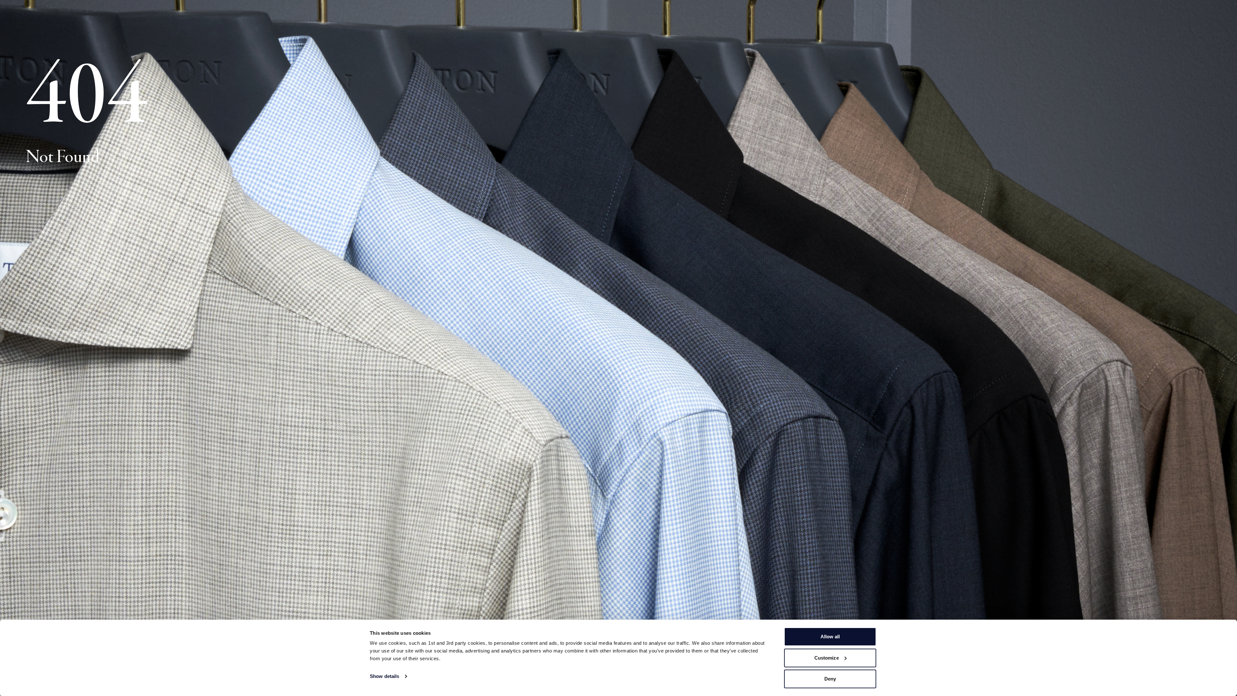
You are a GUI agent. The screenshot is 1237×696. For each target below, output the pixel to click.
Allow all (830, 636)
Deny (830, 679)
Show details (384, 676)
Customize (826, 658)
